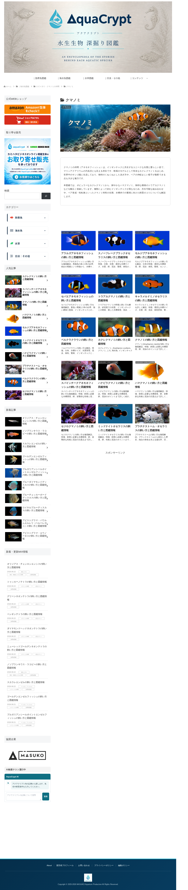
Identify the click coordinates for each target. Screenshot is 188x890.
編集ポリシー (124, 865)
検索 (6, 190)
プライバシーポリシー (104, 865)
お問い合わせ (84, 865)
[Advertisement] (115, 219)
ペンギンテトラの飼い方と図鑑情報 (24, 614)
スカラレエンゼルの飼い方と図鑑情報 (26, 682)
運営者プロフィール (65, 865)
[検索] (46, 196)
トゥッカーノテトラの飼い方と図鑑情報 (27, 582)
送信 (45, 796)
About (49, 865)
